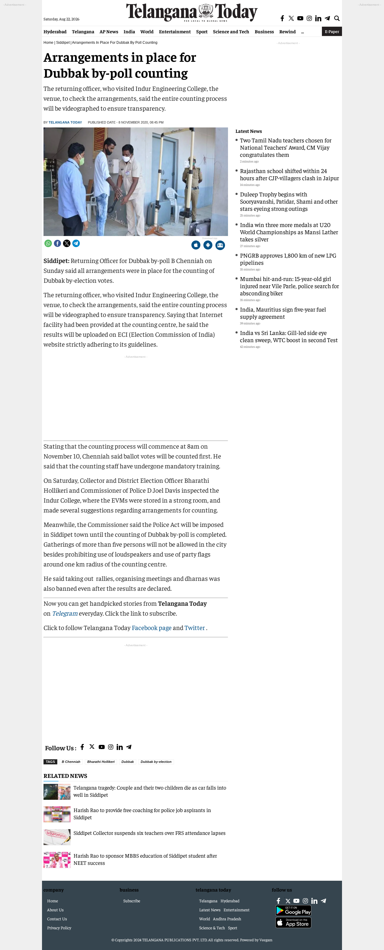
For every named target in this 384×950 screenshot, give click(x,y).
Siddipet (63, 42)
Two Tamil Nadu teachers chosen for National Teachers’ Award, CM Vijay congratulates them (286, 147)
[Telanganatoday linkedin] (120, 747)
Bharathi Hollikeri (101, 761)
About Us (55, 909)
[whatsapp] (48, 243)
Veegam (266, 939)
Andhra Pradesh (227, 918)
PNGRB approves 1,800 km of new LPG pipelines (288, 258)
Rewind (287, 31)
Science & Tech (212, 927)
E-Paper (332, 31)
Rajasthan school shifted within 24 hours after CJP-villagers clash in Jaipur (289, 174)
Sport (202, 31)
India (129, 31)
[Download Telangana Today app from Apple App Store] (195, 245)
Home (48, 42)
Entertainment (175, 31)
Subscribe (131, 900)
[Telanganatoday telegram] (129, 747)
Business (264, 31)
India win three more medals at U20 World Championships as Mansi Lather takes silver (289, 232)
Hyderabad (55, 31)
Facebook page (152, 627)
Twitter (195, 627)
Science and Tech (231, 31)
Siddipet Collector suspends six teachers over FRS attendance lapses (150, 832)
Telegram (65, 613)
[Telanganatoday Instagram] (111, 747)
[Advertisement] (136, 690)
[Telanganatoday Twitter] (92, 747)
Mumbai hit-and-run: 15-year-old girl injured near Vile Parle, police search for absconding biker (289, 286)
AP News (109, 31)
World (147, 31)
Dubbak (128, 761)
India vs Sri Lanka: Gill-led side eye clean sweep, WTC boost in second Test (289, 336)
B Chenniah (71, 761)
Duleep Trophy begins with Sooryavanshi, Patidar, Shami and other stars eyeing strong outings (289, 201)
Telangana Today (65, 122)
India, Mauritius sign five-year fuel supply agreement (283, 312)
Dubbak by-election (156, 761)
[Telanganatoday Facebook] (82, 747)
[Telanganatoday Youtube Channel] (102, 747)
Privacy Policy (59, 927)
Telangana (83, 31)
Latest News (249, 131)
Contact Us (57, 918)
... (302, 31)
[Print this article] (220, 245)
